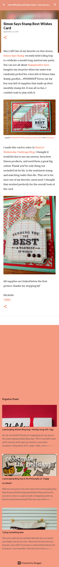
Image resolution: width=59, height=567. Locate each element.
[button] (5, 38)
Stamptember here (38, 64)
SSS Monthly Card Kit (17, 138)
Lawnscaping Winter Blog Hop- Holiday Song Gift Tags (27, 429)
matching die (50, 138)
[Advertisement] (29, 359)
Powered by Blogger (31, 563)
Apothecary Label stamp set (34, 138)
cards (7, 300)
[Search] (55, 4)
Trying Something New (13, 532)
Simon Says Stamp (13, 55)
